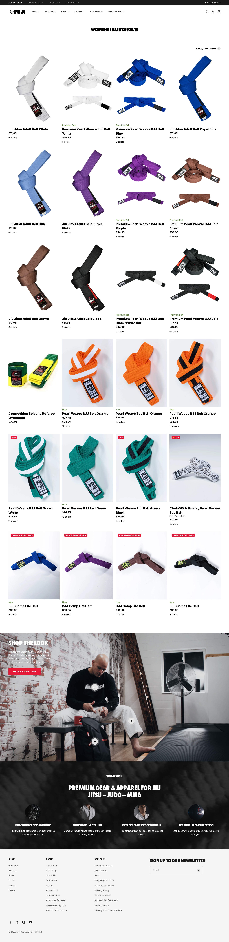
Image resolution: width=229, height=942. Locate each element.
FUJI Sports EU (34, 3)
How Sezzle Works (104, 885)
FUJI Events (70, 3)
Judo (11, 875)
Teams (11, 890)
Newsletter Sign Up (56, 905)
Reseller (50, 885)
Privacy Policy (102, 890)
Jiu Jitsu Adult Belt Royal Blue (192, 129)
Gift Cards (13, 865)
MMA (11, 880)
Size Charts (100, 870)
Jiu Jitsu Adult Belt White (28, 129)
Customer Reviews (55, 900)
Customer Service (104, 865)
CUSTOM (95, 11)
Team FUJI (52, 865)
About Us (51, 875)
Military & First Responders (108, 910)
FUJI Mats (53, 3)
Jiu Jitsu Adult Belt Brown (28, 319)
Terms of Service (103, 895)
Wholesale (51, 880)
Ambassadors (53, 895)
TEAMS (78, 11)
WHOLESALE (115, 11)
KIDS (63, 11)
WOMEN (49, 11)
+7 (97, 428)
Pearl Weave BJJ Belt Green (84, 508)
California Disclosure (56, 910)
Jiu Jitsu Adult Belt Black (81, 319)
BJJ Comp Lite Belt (23, 606)
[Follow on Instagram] (24, 922)
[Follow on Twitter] (17, 922)
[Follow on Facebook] (10, 922)
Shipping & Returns (104, 880)
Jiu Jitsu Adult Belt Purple (82, 224)
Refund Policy (102, 905)
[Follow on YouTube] (30, 922)
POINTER (38, 932)
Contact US (52, 890)
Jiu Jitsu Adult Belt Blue (27, 224)
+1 (44, 139)
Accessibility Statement (106, 900)
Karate (11, 885)
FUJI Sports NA (15, 3)
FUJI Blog (51, 870)
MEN (34, 11)
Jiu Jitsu (12, 870)
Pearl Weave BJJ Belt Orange (139, 413)
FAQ (97, 875)
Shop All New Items (24, 671)
